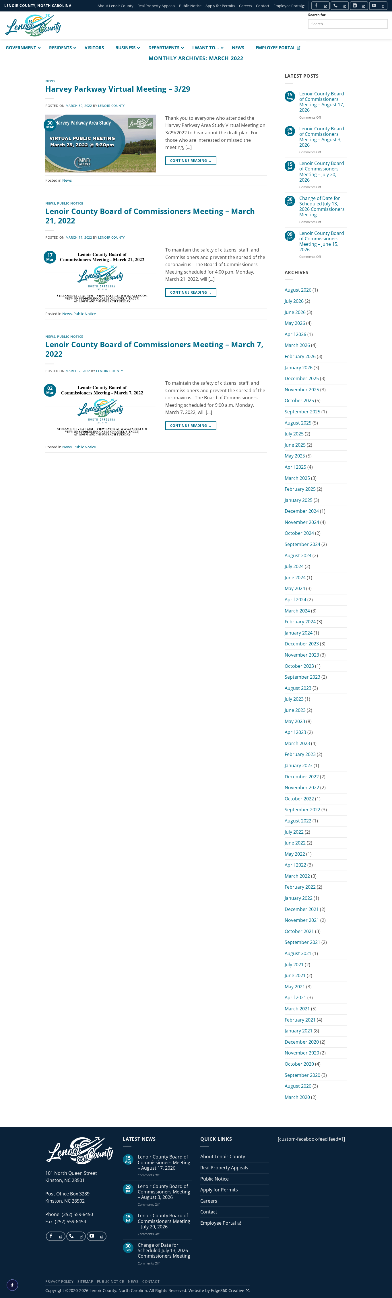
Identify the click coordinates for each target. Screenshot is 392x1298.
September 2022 (302, 809)
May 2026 (295, 323)
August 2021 (298, 953)
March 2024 (297, 611)
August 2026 (298, 290)
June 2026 (295, 312)
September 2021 (302, 942)
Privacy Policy (59, 1281)
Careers (245, 5)
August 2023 (298, 688)
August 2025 (298, 423)
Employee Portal (287, 5)
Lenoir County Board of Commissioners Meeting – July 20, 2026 (321, 172)
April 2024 (295, 599)
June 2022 (295, 843)
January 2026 (299, 367)
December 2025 (302, 378)
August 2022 (298, 821)
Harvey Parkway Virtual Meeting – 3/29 (117, 89)
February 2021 (300, 1020)
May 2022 (295, 854)
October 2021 (299, 931)
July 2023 (294, 699)
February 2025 (300, 489)
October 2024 (299, 533)
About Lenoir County (115, 5)
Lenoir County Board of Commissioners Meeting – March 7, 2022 (154, 349)
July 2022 (294, 832)
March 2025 (297, 478)
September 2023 (302, 677)
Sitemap (85, 1281)
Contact (262, 5)
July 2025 (294, 434)
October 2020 (299, 1064)
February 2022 (300, 887)
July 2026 (294, 301)
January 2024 (299, 633)
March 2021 (297, 1009)
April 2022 (295, 865)
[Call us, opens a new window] (340, 5)
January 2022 (299, 898)
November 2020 (302, 1053)
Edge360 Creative (227, 1290)
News (50, 81)
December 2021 (302, 909)
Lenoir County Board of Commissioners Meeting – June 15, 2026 (321, 242)
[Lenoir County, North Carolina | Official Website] (33, 25)
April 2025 (295, 467)
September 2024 (302, 544)
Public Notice (190, 5)
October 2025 (299, 400)
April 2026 (295, 334)
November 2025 (302, 389)
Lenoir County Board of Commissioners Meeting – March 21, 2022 (150, 216)
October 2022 (299, 799)
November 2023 (302, 655)
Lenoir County (111, 105)
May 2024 (295, 588)
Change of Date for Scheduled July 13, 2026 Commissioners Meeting (322, 207)
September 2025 (302, 412)
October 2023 (299, 666)
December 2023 (302, 644)
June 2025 (295, 445)
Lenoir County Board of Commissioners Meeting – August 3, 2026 (321, 137)
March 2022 (297, 876)
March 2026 (297, 345)
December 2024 (302, 511)
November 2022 (302, 787)
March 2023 (297, 743)
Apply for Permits (220, 5)
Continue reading (191, 160)
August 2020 (298, 1086)
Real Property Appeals (156, 5)
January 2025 (299, 500)
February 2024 (300, 621)
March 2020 (297, 1097)
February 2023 (300, 754)
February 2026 (300, 356)
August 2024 (298, 555)
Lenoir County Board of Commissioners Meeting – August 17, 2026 (321, 102)
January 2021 (299, 1031)
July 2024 (294, 566)
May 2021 (295, 986)
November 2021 (302, 920)
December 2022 (302, 776)
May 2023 (295, 721)
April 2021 (295, 997)
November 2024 (302, 522)
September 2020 (302, 1075)
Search (320, 33)
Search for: (317, 14)
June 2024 (295, 577)
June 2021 (295, 975)
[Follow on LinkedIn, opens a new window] (359, 5)
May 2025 (295, 456)
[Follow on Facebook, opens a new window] (320, 5)
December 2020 (302, 1042)
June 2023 (295, 710)
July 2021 (294, 964)
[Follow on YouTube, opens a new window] (378, 5)
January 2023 (299, 765)
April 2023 (295, 732)
